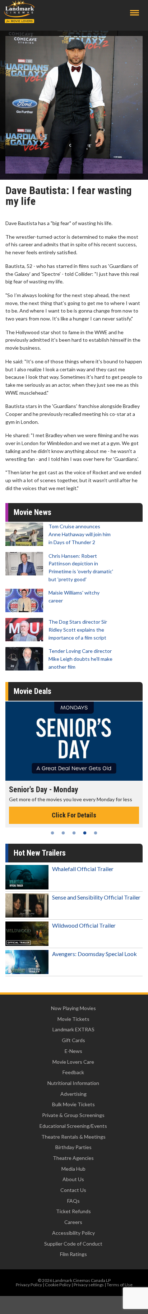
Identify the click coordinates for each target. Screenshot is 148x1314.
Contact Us (73, 1190)
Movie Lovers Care (73, 1062)
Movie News (32, 512)
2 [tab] (63, 833)
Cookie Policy (58, 1284)
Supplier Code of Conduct (73, 1244)
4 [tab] (84, 833)
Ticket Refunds (73, 1211)
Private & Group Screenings (73, 1115)
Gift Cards (73, 1040)
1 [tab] (52, 833)
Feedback (73, 1072)
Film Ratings (73, 1254)
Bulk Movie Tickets (73, 1104)
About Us (73, 1179)
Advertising (73, 1094)
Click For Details (74, 815)
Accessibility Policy (73, 1233)
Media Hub (73, 1169)
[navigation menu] (134, 13)
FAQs (73, 1201)
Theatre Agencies (73, 1158)
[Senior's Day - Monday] (74, 741)
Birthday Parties (73, 1147)
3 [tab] (74, 833)
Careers (73, 1222)
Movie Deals (32, 691)
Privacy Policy (29, 1284)
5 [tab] (95, 833)
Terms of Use (120, 1284)
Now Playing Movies (73, 1008)
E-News (73, 1051)
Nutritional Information (73, 1083)
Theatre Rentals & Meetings (73, 1137)
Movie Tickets (73, 1019)
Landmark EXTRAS (73, 1029)
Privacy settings (89, 1284)
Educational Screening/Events (73, 1126)
